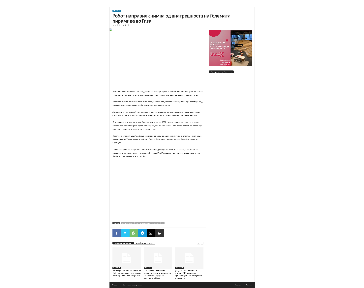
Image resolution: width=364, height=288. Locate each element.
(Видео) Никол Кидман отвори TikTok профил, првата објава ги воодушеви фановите (188, 274)
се (163, 223)
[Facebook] (116, 233)
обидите (156, 223)
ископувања (145, 223)
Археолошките (128, 223)
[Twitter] (125, 233)
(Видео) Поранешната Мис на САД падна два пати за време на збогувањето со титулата (126, 273)
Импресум (238, 285)
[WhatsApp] (134, 233)
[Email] (151, 233)
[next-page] (202, 243)
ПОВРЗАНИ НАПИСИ (123, 243)
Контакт (249, 285)
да (137, 223)
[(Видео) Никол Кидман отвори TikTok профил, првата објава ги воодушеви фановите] (189, 258)
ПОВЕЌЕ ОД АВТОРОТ (144, 243)
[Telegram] (142, 233)
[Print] (159, 233)
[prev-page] (198, 243)
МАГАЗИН (116, 11)
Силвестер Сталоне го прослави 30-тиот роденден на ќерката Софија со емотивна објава (157, 274)
